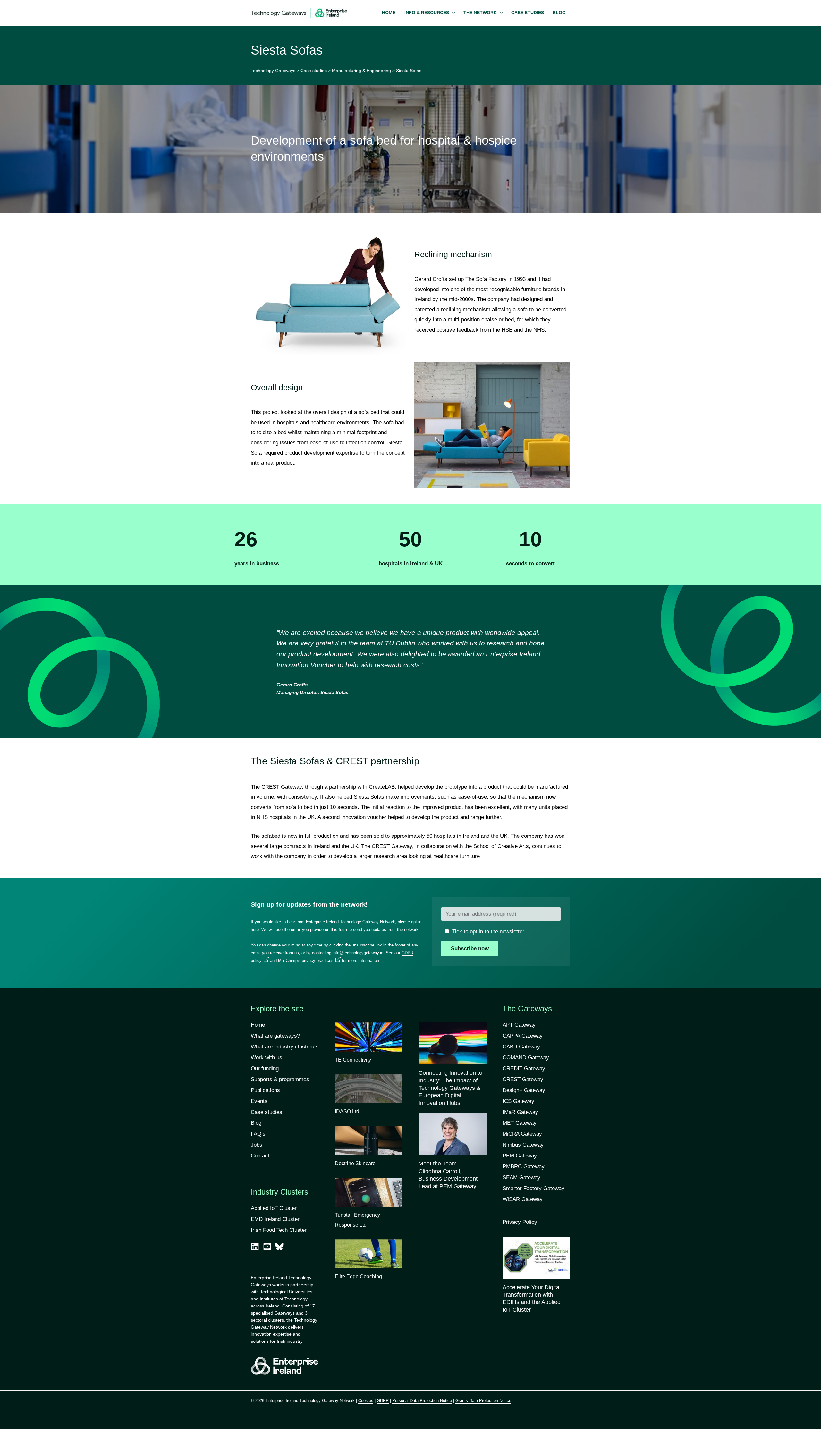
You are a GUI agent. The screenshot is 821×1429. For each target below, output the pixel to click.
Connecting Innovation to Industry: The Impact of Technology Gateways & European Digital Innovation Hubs (450, 1088)
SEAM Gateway (521, 1177)
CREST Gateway (523, 1079)
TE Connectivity (353, 1060)
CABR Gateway (521, 1047)
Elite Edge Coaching (358, 1276)
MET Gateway (520, 1123)
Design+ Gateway (524, 1090)
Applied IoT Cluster (274, 1208)
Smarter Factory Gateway (533, 1188)
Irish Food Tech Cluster (279, 1230)
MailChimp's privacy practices (306, 960)
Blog (256, 1123)
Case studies (266, 1112)
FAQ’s (258, 1134)
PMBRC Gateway (524, 1167)
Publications (265, 1090)
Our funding (265, 1068)
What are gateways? (275, 1036)
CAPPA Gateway (523, 1036)
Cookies (365, 1400)
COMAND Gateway (526, 1058)
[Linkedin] (255, 1246)
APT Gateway (519, 1025)
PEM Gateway (520, 1156)
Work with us (266, 1058)
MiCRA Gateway (522, 1134)
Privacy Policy (520, 1222)
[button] (429, 13)
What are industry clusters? (284, 1047)
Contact (260, 1156)
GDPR (383, 1400)
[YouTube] (267, 1246)
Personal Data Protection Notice (422, 1400)
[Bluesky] (279, 1246)
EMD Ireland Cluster (275, 1219)
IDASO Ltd (347, 1111)
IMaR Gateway (520, 1112)
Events (259, 1101)
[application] (452, 13)
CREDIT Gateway (524, 1068)
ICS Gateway (518, 1101)
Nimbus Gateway (523, 1145)
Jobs (256, 1145)
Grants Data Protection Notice (483, 1400)
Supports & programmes (280, 1079)
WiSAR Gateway (523, 1199)
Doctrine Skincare (355, 1163)
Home (258, 1025)
